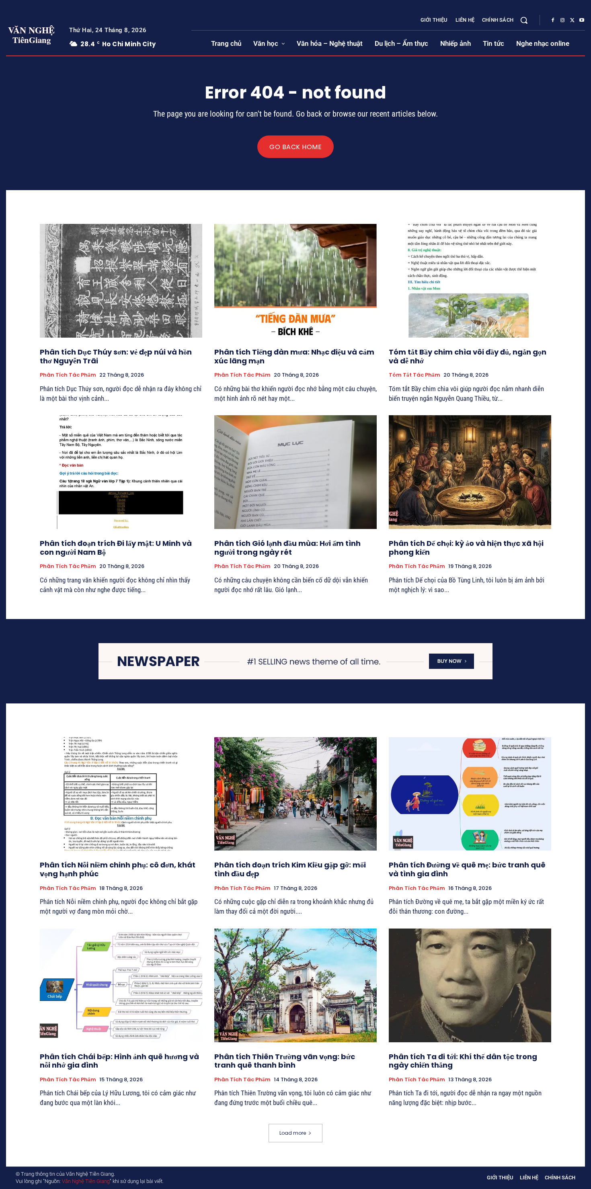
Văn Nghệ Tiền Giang (86, 1181)
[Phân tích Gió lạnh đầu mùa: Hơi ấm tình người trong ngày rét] (295, 472)
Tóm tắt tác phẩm (414, 375)
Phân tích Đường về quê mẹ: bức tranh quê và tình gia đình (467, 869)
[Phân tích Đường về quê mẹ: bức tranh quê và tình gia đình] (470, 794)
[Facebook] (553, 20)
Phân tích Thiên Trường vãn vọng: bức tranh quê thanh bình (284, 1061)
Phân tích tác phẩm (68, 375)
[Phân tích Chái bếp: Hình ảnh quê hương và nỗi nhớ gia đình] (121, 985)
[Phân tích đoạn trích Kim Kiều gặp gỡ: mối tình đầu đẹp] (295, 794)
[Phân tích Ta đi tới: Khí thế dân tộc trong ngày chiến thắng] (470, 985)
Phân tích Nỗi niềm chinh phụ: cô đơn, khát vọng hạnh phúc (117, 869)
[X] (572, 20)
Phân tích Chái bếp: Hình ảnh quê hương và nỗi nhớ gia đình (119, 1061)
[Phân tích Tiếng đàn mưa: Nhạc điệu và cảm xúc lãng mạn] (295, 281)
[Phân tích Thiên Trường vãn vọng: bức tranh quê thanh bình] (295, 985)
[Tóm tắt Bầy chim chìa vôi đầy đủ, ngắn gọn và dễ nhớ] (470, 281)
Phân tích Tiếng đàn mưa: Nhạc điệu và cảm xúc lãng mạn (294, 356)
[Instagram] (562, 20)
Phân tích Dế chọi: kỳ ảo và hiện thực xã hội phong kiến (466, 547)
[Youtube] (582, 20)
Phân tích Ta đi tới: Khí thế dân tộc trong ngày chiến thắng (463, 1061)
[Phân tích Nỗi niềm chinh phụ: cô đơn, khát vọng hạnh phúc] (121, 794)
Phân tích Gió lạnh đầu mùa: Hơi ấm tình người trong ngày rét (287, 547)
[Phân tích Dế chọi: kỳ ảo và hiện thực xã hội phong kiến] (470, 472)
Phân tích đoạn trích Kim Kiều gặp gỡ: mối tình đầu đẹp (290, 869)
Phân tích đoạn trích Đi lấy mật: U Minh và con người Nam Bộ (116, 547)
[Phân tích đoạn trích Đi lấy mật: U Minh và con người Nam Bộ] (121, 472)
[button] (524, 20)
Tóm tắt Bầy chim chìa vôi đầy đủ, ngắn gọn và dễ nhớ (467, 356)
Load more (292, 1133)
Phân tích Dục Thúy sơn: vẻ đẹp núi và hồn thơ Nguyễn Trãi (116, 356)
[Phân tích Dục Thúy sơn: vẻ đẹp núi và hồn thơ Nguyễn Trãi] (121, 281)
